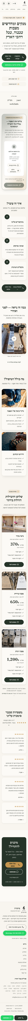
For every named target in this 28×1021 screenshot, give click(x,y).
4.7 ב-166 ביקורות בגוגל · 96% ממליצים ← (14, 722)
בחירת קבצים (12, 165)
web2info (14, 104)
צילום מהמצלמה (13, 171)
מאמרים (23, 966)
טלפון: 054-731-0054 (15, 927)
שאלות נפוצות (22, 962)
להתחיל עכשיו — (13, 288)
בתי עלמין (13, 9)
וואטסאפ (13, 872)
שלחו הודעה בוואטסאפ (12, 65)
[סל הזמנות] (4, 3)
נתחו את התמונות (12, 185)
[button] (14, 158)
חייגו (19, 1018)
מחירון (19, 9)
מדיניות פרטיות (18, 1008)
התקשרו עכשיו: (12, 57)
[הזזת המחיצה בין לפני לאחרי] (14, 338)
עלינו (24, 959)
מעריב (9, 100)
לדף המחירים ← (14, 877)
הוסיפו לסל (12, 564)
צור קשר (23, 973)
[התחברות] (9, 3)
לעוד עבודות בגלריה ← (14, 362)
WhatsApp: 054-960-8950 (13, 933)
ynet (18, 100)
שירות (24, 9)
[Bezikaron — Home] (24, 3)
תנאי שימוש (9, 1008)
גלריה (7, 9)
